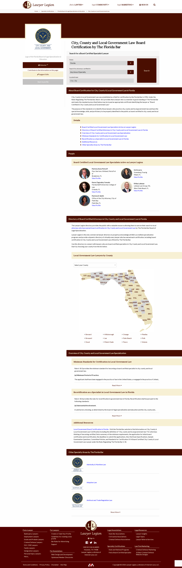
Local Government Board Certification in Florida (91, 429)
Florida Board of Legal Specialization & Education (71, 11)
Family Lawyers (29, 548)
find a (76, 5)
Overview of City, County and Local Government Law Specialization (106, 133)
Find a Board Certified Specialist (120, 552)
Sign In (91, 538)
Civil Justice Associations (117, 537)
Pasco (125, 342)
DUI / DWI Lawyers (31, 545)
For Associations (56, 551)
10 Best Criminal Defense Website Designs (145, 553)
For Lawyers (54, 530)
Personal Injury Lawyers (32, 554)
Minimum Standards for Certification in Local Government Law (104, 136)
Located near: (73, 77)
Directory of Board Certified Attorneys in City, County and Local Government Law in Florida (115, 130)
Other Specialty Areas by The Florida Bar (97, 145)
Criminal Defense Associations (119, 539)
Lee (105, 338)
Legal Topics (140, 537)
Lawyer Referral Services (145, 539)
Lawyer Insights (141, 534)
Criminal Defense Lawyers (33, 542)
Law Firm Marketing (142, 546)
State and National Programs (119, 550)
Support (54, 544)
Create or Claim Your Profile (61, 534)
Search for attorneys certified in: (80, 69)
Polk (143, 338)
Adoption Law (92, 482)
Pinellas (144, 334)
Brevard (88, 334)
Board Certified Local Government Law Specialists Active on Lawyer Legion (109, 127)
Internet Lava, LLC (152, 565)
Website (43, 65)
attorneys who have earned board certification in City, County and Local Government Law (103, 228)
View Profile (96, 178)
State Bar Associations (117, 534)
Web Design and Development (62, 554)
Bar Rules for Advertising (60, 541)
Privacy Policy (44, 565)
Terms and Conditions (30, 565)
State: (71, 60)
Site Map (63, 565)
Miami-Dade (109, 342)
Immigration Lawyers (31, 551)
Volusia (144, 342)
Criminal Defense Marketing (146, 550)
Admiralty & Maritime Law (96, 464)
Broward (89, 338)
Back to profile (43, 82)
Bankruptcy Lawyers (31, 534)
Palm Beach (127, 338)
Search (147, 70)
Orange (126, 334)
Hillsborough (109, 334)
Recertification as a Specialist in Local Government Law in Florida (105, 139)
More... (26, 556)
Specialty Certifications (47, 11)
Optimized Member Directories (62, 557)
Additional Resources (89, 142)
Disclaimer (55, 565)
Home (36, 11)
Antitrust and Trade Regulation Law (99, 500)
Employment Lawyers (31, 537)
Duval (88, 342)
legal (100, 5)
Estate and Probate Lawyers (34, 539)
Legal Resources (141, 530)
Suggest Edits (44, 74)
